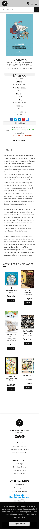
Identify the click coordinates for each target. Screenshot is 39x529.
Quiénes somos (19, 485)
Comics (19, 96)
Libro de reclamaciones (19, 491)
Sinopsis (9, 150)
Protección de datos (19, 470)
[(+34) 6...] (23, 436)
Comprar (11, 300)
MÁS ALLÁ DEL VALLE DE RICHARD (27, 332)
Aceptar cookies (19, 523)
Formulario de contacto (19, 453)
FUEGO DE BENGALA (27, 292)
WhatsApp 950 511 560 (19, 446)
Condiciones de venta (19, 467)
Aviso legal (19, 464)
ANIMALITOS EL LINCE (11, 336)
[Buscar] (36, 9)
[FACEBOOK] (16, 436)
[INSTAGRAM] (19, 436)
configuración (19, 517)
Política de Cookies (19, 473)
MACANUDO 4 (28, 375)
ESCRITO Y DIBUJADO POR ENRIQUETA (11, 378)
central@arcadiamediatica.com (19, 449)
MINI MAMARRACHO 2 (11, 289)
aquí (24, 514)
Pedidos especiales (19, 488)
